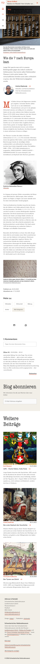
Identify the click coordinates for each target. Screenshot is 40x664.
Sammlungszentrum (13, 634)
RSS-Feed (7, 640)
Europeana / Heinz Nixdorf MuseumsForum (14, 52)
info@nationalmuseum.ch (12, 612)
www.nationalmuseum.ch (12, 614)
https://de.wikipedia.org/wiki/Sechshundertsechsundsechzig (21, 365)
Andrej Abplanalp (8, 522)
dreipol (12, 618)
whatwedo (27, 618)
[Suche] (3, 3)
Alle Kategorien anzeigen (12, 650)
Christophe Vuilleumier (10, 576)
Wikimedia (6, 188)
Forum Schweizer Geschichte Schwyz (18, 632)
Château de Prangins (25, 630)
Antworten (33, 373)
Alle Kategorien (18, 309)
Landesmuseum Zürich (11, 630)
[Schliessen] (37, 3)
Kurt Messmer (7, 466)
